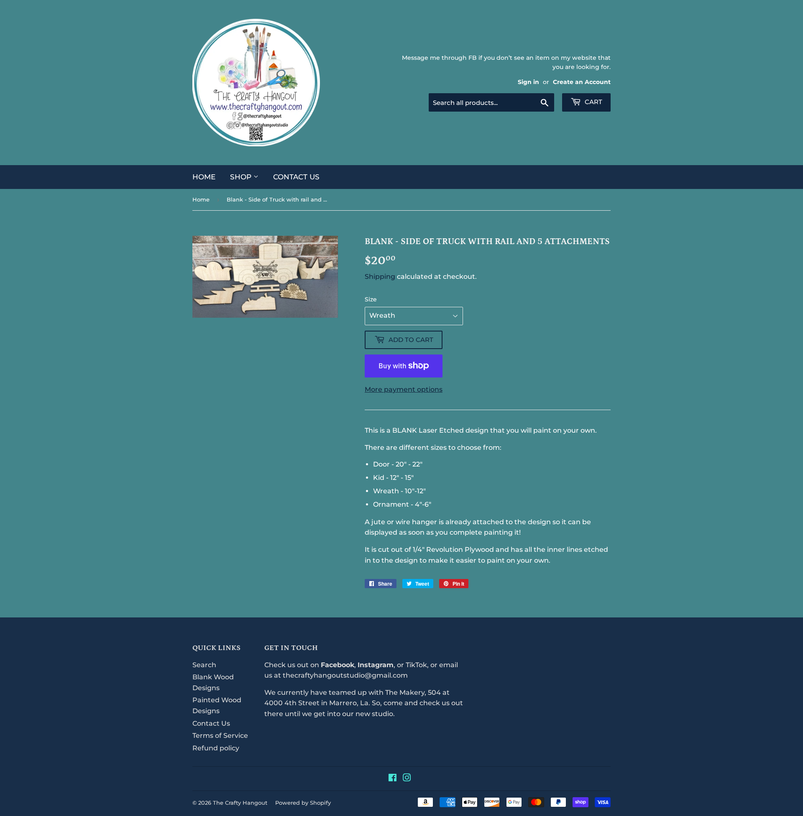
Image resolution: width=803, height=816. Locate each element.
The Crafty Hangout (240, 802)
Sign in (528, 82)
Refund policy (215, 748)
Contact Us (296, 177)
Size (371, 299)
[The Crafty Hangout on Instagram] (407, 779)
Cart (592, 102)
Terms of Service (220, 736)
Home (203, 177)
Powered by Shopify (303, 802)
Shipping (380, 276)
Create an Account (582, 82)
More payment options (403, 389)
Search (204, 665)
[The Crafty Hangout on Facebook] (392, 779)
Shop (241, 177)
